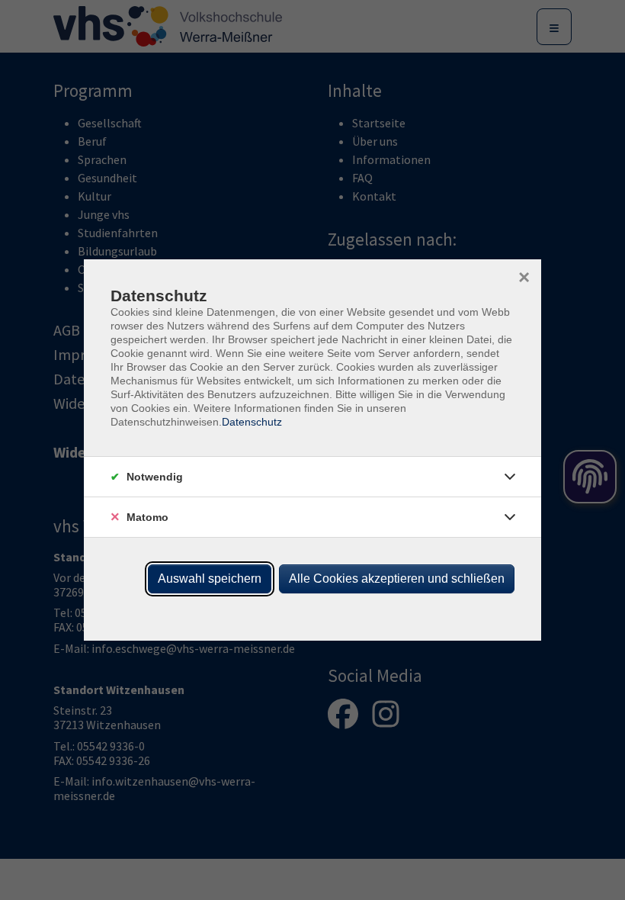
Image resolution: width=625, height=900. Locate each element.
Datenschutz (252, 422)
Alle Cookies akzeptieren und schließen (397, 578)
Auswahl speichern (209, 578)
